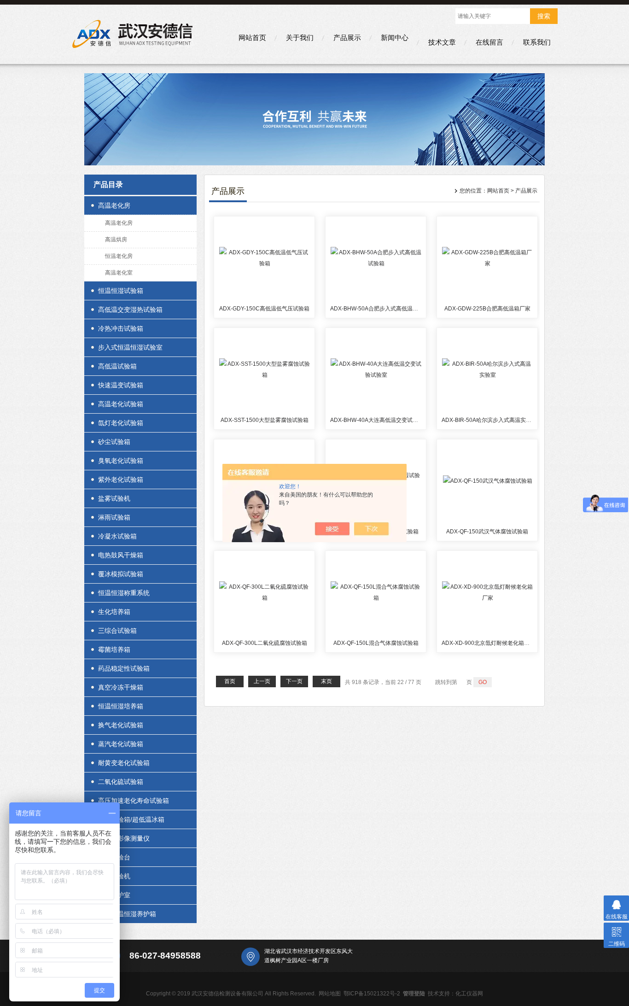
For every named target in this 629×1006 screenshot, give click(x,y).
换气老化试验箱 (120, 725)
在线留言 (489, 42)
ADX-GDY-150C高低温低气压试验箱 (264, 308)
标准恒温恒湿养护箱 (127, 914)
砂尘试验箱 (114, 441)
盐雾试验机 (114, 498)
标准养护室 (114, 895)
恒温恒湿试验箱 (120, 290)
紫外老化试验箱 (120, 479)
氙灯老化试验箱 (120, 423)
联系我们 (537, 42)
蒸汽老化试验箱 (120, 744)
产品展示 (347, 37)
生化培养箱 (114, 611)
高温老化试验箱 (120, 404)
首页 (229, 681)
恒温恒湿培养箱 (120, 706)
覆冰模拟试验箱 (120, 574)
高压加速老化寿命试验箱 (133, 800)
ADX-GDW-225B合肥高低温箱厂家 (487, 308)
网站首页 (252, 37)
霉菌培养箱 (114, 649)
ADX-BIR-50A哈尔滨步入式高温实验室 (489, 420)
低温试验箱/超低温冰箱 (131, 819)
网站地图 (330, 993)
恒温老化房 (119, 256)
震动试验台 (114, 857)
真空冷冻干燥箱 (120, 687)
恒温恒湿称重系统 (124, 593)
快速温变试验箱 (120, 385)
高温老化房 (114, 205)
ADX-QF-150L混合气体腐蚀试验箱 (376, 643)
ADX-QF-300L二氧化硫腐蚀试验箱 (264, 643)
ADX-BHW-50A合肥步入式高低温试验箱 (379, 308)
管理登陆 (414, 993)
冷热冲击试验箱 (120, 328)
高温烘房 (116, 239)
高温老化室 (119, 272)
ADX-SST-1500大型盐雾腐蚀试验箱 (265, 420)
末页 (326, 681)
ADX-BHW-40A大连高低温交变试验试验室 (382, 420)
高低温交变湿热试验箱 (130, 309)
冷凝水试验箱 (117, 536)
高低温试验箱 (117, 366)
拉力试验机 (114, 876)
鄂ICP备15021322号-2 (372, 993)
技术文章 (442, 42)
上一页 (262, 681)
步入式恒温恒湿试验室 (130, 347)
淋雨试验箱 (114, 517)
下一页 (294, 681)
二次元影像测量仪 (124, 838)
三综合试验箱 (117, 630)
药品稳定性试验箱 (124, 668)
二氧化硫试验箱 (120, 781)
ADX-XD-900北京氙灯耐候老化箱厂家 (488, 643)
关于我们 (300, 37)
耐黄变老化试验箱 (124, 762)
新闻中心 (394, 37)
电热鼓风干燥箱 (120, 555)
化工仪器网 (469, 993)
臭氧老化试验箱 (120, 460)
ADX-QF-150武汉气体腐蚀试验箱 (487, 531)
